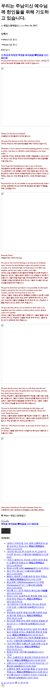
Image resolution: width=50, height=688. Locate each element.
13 (8, 682)
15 (13, 682)
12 (5, 682)
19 (24, 682)
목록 (5, 530)
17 (19, 682)
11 (2, 682)
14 (10, 682)
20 (27, 682)
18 (21, 682)
